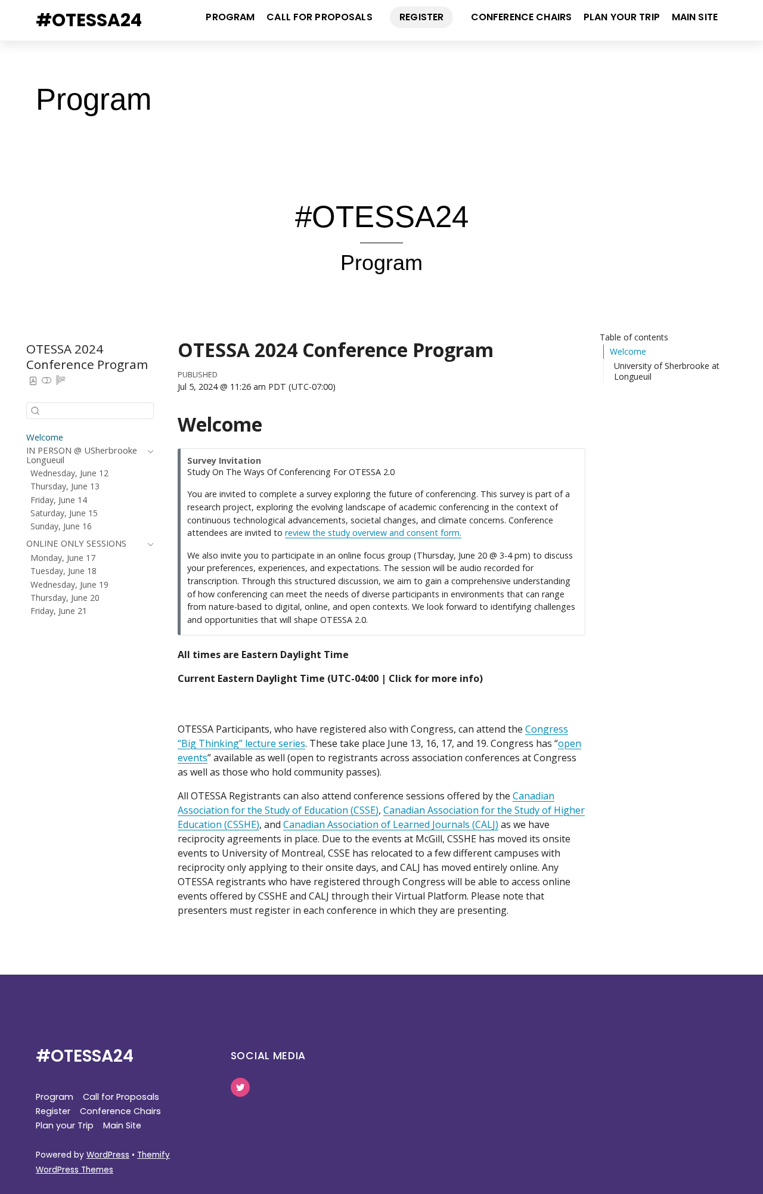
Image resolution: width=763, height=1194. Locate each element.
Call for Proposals (319, 17)
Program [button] (54, 1097)
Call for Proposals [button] (121, 1097)
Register (421, 17)
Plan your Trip (622, 17)
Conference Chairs (521, 17)
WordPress (107, 1155)
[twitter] (240, 1087)
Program (230, 17)
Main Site (695, 17)
